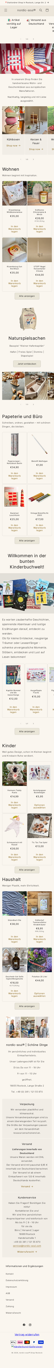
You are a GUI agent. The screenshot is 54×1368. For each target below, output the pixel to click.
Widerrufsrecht (25, 1251)
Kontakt (10, 1274)
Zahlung (10, 1306)
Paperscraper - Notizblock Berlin (14, 462)
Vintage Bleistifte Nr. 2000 (39, 514)
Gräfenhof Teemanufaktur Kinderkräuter (39, 922)
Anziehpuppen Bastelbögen (39, 791)
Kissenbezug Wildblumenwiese (14, 211)
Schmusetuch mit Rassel (14, 843)
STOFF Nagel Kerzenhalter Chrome (39, 268)
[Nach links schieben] (21, 39)
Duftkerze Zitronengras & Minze (39, 212)
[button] (6, 10)
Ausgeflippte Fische (36, 691)
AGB (8, 1293)
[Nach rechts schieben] (33, 39)
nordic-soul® (25, 1353)
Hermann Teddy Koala (14, 791)
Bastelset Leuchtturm (15, 514)
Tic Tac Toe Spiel (39, 842)
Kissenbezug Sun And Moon (14, 267)
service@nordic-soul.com (27, 1245)
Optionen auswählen (39, 806)
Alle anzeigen (27, 296)
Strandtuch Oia (14, 920)
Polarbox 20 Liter (39, 976)
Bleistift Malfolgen (39, 461)
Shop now (11, 145)
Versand (25, 1186)
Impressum (11, 1287)
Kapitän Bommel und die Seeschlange (13, 692)
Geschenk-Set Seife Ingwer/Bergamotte (14, 977)
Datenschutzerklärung (17, 1280)
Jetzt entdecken (27, 363)
